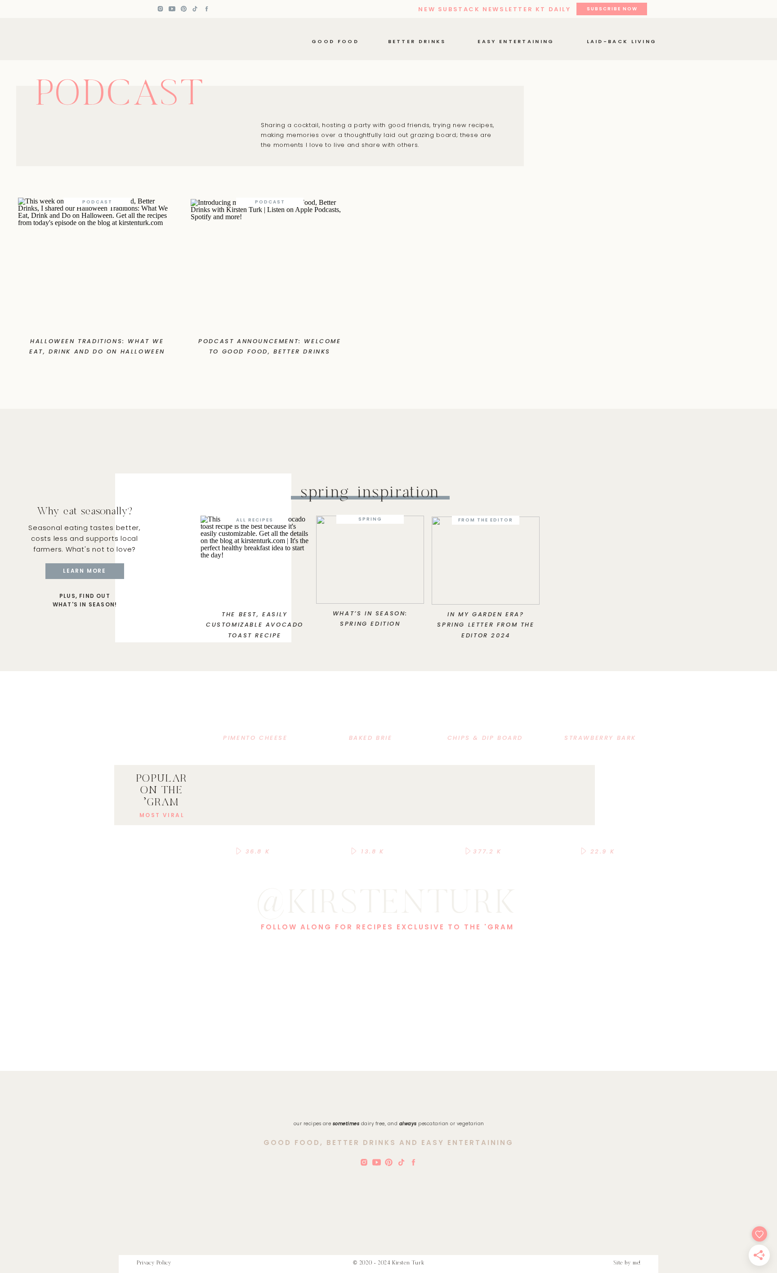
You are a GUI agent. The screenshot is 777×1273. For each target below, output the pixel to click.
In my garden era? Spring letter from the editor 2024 (485, 625)
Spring (370, 519)
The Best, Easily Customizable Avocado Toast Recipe (255, 625)
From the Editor (485, 520)
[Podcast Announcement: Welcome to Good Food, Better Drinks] (270, 264)
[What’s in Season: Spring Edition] (370, 560)
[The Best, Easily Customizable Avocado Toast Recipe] (254, 560)
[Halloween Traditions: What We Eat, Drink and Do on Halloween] (97, 263)
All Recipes (254, 520)
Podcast (97, 202)
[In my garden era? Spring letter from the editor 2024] (486, 561)
